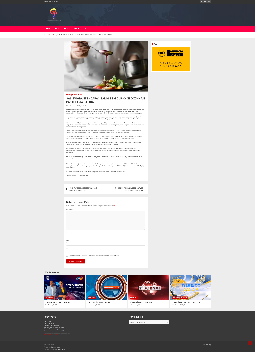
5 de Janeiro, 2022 (177, 305)
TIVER (56, 29)
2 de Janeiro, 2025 (93, 305)
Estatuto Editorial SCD (50, 335)
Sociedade (78, 95)
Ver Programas (52, 272)
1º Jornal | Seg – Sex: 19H (141, 302)
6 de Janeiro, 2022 (135, 305)
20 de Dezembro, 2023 (73, 106)
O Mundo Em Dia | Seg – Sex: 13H (186, 302)
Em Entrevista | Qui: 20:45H (99, 302)
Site (67, 248)
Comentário (70, 209)
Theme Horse (55, 347)
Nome (68, 233)
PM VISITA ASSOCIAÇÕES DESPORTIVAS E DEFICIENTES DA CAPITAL (83, 189)
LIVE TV (77, 29)
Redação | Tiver (86, 106)
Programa (49, 297)
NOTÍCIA (67, 29)
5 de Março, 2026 (50, 305)
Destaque (70, 95)
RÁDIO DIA (87, 29)
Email (68, 240)
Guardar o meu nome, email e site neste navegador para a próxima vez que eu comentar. (94, 255)
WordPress (61, 349)
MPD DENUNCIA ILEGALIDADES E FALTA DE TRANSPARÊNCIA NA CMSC (129, 189)
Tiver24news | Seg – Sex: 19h (58, 302)
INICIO (48, 29)
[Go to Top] (250, 343)
